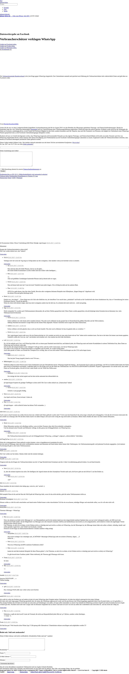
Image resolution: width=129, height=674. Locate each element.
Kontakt (6, 7)
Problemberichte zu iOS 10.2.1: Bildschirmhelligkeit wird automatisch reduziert (23, 174)
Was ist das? (76, 142)
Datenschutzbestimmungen (31, 169)
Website (2, 660)
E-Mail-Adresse (5, 656)
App (5, 9)
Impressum (10, 672)
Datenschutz (3, 178)
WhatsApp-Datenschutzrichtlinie (11, 123)
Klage (9, 178)
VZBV (14, 178)
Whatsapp (19, 178)
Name (2, 653)
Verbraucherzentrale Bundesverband (13, 76)
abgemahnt (34, 129)
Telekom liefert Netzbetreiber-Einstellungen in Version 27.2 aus (19, 176)
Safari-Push (34, 672)
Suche (5, 11)
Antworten (3, 254)
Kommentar (4, 650)
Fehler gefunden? (28, 144)
